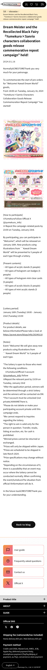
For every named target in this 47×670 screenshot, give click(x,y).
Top (4, 11)
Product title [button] (9, 599)
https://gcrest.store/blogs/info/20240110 (23, 334)
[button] (42, 4)
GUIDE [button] (6, 612)
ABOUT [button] (6, 606)
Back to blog (23, 524)
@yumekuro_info (12, 375)
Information (13, 11)
